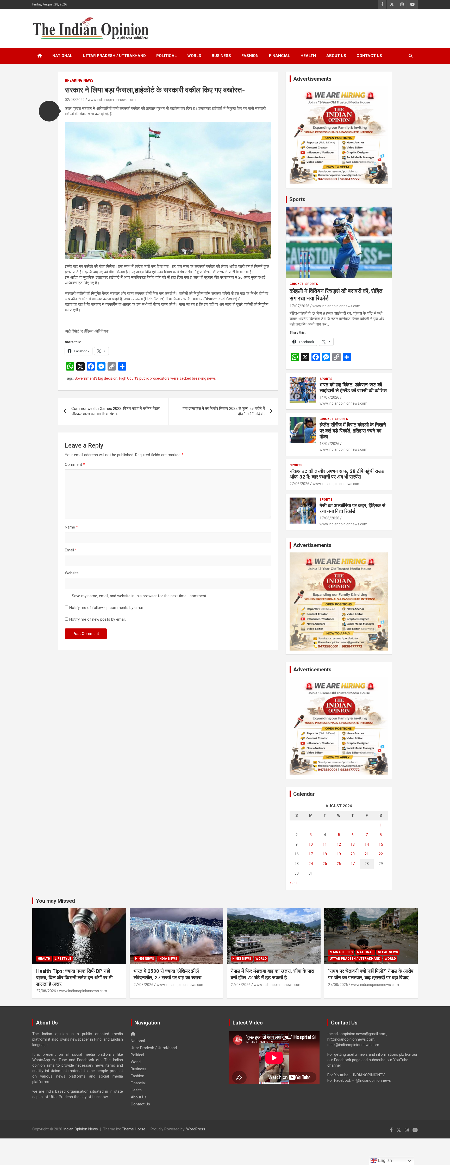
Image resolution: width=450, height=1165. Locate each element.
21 (367, 854)
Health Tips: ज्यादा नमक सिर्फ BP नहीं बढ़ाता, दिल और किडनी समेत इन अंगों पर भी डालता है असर (74, 977)
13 (353, 844)
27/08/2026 (46, 991)
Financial (279, 55)
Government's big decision (95, 378)
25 (325, 863)
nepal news (388, 952)
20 (353, 854)
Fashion (250, 55)
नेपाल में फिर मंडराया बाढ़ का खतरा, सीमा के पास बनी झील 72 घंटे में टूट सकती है (272, 974)
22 (381, 854)
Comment (75, 464)
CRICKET (296, 284)
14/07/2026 (329, 397)
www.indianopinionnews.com (112, 100)
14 (367, 844)
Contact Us (369, 55)
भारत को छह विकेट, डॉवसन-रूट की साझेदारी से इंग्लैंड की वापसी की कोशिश (353, 388)
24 (311, 863)
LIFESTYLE (63, 958)
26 (339, 863)
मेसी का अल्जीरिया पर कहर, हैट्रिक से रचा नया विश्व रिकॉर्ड (352, 508)
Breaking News (79, 80)
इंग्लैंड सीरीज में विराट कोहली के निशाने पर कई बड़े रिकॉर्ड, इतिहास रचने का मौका (353, 431)
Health (308, 55)
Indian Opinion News (80, 1129)
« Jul (293, 883)
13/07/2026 (329, 444)
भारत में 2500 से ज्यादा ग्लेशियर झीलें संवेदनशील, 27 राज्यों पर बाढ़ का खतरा (167, 974)
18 (325, 854)
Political (166, 55)
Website (72, 573)
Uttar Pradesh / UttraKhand (114, 55)
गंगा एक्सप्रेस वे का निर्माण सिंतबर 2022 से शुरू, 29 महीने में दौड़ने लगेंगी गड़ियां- (224, 411)
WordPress (195, 1129)
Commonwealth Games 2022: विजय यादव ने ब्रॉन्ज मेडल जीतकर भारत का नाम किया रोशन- (115, 411)
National (62, 55)
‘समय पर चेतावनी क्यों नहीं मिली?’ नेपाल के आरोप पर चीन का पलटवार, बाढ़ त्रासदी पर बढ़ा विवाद (370, 974)
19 (339, 854)
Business (221, 55)
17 (311, 854)
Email (71, 550)
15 (381, 844)
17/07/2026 (299, 306)
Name (71, 527)
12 (339, 844)
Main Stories (341, 952)
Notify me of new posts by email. (97, 619)
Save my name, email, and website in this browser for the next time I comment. (139, 596)
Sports (297, 199)
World (194, 55)
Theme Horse (133, 1129)
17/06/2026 (329, 518)
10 (311, 844)
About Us (336, 55)
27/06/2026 (299, 484)
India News (167, 958)
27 (353, 863)
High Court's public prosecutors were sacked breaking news (167, 378)
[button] (49, 111)
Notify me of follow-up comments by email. (106, 607)
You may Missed (55, 901)
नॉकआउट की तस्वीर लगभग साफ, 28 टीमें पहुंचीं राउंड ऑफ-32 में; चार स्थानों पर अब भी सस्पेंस (337, 474)
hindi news (144, 958)
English (384, 1160)
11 (325, 844)
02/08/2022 (75, 100)
